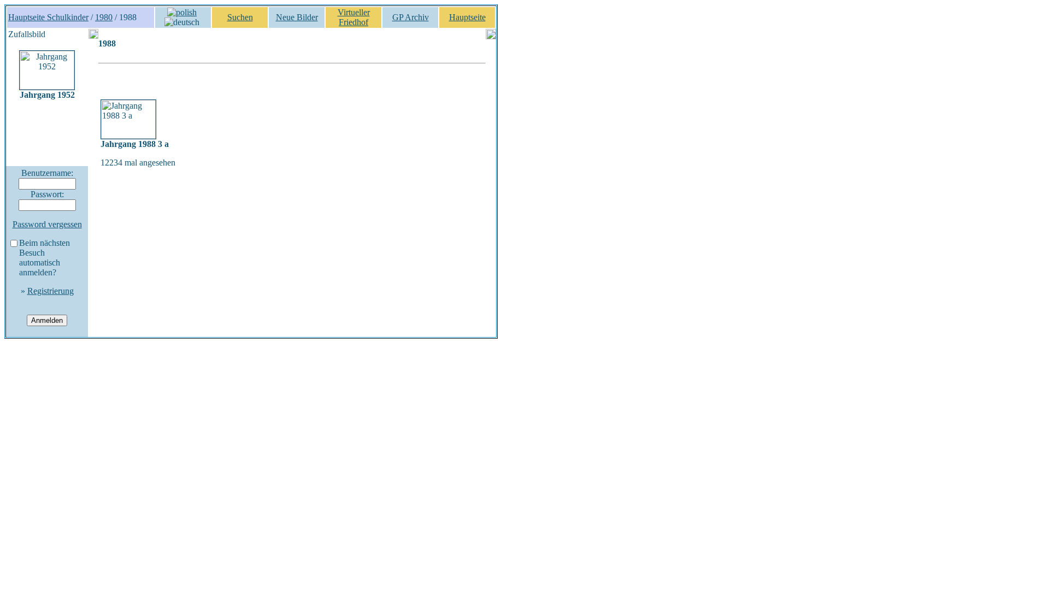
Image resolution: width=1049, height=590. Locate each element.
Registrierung (50, 291)
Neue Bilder (297, 17)
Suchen (240, 17)
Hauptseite (467, 17)
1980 (104, 17)
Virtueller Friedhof (354, 17)
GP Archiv (410, 17)
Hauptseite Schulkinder (48, 17)
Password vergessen (47, 224)
